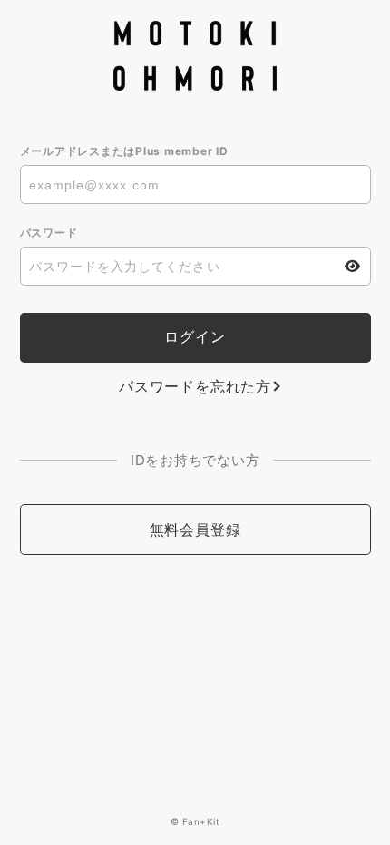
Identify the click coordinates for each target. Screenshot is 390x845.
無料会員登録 (195, 529)
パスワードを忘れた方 (195, 386)
